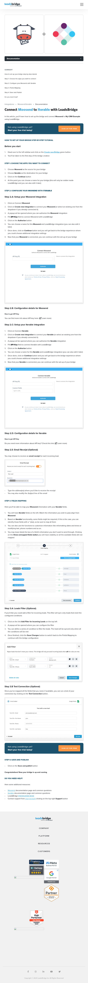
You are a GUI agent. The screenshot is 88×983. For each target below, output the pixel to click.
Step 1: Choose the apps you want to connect (20, 79)
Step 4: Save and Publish (13, 92)
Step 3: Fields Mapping (12, 88)
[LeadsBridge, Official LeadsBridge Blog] (13, 4)
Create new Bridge (52, 152)
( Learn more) (45, 318)
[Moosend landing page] (24, 34)
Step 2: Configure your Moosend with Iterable (20, 83)
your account (30, 798)
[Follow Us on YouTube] (51, 971)
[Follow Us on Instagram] (36, 971)
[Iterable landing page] (63, 34)
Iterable (11, 793)
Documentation (13, 58)
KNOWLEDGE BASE (26, 796)
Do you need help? (11, 97)
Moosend (11, 790)
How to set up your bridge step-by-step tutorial (21, 74)
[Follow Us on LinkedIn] (43, 971)
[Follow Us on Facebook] (28, 971)
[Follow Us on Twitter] (60, 971)
